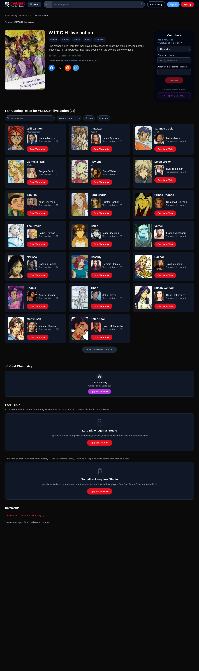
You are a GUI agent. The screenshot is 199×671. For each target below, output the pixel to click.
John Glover (109, 295)
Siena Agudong (111, 138)
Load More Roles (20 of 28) (99, 349)
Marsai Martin (173, 138)
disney (53, 39)
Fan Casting (11, 15)
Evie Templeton (174, 169)
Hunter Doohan (110, 202)
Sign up (187, 4)
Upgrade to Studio (100, 391)
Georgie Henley (111, 264)
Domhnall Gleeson (176, 202)
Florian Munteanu (176, 233)
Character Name (165, 55)
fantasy (65, 39)
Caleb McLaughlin (112, 326)
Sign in (173, 4)
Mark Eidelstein (111, 233)
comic (77, 39)
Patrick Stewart (47, 233)
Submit (174, 80)
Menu (36, 4)
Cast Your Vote (37, 149)
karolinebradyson (72, 60)
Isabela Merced (47, 138)
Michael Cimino (47, 326)
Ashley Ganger (47, 295)
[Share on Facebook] (52, 68)
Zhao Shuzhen (47, 202)
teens (87, 39)
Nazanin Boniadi (48, 264)
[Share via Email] (76, 68)
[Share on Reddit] (68, 68)
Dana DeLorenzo (175, 295)
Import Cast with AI (176, 95)
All (46, 4)
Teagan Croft (46, 171)
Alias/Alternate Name (172, 66)
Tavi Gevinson (174, 264)
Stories (22, 15)
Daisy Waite (109, 171)
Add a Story (156, 4)
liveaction (99, 39)
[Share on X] (60, 68)
